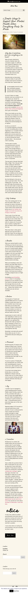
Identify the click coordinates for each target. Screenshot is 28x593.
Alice (5, 32)
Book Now (10, 535)
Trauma (15, 32)
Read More (16, 591)
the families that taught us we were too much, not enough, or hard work (13, 210)
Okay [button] (11, 591)
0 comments (20, 32)
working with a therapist (11, 471)
